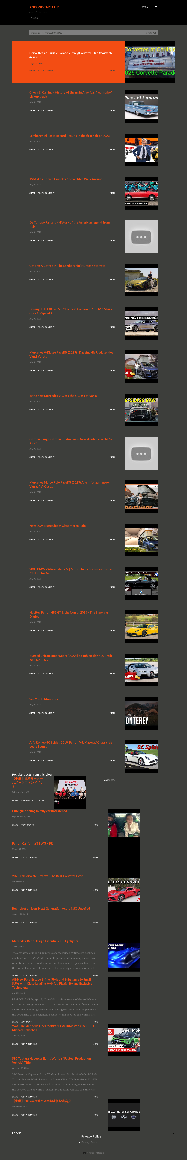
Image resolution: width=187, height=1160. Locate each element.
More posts (109, 780)
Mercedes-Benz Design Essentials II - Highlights (45, 941)
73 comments (27, 825)
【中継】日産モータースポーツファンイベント (28, 782)
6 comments (26, 800)
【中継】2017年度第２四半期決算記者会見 (41, 1101)
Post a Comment (46, 70)
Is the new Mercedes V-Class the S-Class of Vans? (63, 396)
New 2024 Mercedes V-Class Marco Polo (57, 526)
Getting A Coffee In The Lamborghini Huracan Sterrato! (68, 266)
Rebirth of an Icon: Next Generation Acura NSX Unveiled (51, 908)
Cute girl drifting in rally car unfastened (39, 811)
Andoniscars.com (44, 7)
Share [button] (32, 70)
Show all (151, 33)
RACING (34, 18)
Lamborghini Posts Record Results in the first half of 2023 (69, 136)
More (112, 70)
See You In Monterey (43, 699)
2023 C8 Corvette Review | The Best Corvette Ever (47, 876)
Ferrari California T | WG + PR (32, 843)
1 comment (26, 1022)
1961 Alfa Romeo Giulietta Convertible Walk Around (65, 179)
